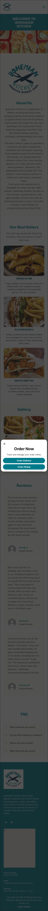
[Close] (4, 444)
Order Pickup (24, 467)
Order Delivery (24, 460)
